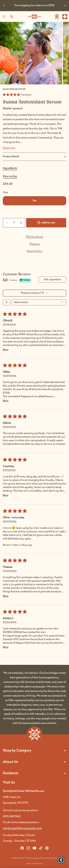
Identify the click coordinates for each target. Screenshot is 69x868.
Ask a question (52, 279)
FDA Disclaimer (34, 237)
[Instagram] (28, 848)
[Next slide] (65, 5)
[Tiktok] (41, 848)
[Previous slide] (4, 5)
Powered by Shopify (49, 858)
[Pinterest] (47, 848)
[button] (11, 94)
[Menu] (4, 16)
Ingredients (10, 168)
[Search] (12, 16)
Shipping (34, 244)
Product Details (11, 156)
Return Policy (34, 251)
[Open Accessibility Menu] (61, 860)
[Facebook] (22, 848)
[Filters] (6, 302)
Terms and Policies (34, 864)
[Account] (57, 16)
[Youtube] (34, 848)
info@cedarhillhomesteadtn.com (22, 828)
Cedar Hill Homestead (29, 858)
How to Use (10, 176)
